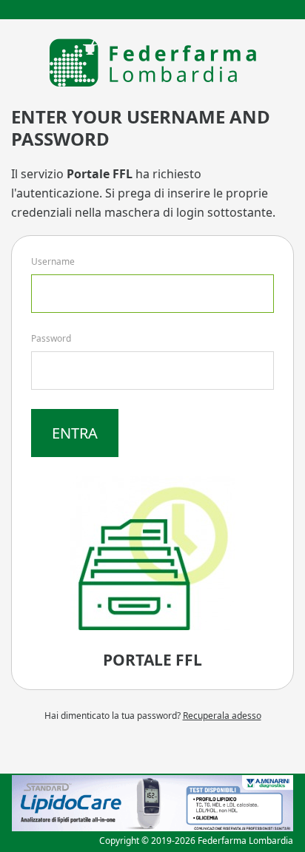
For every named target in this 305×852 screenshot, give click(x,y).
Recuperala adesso (222, 715)
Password (51, 338)
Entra (75, 433)
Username (53, 261)
